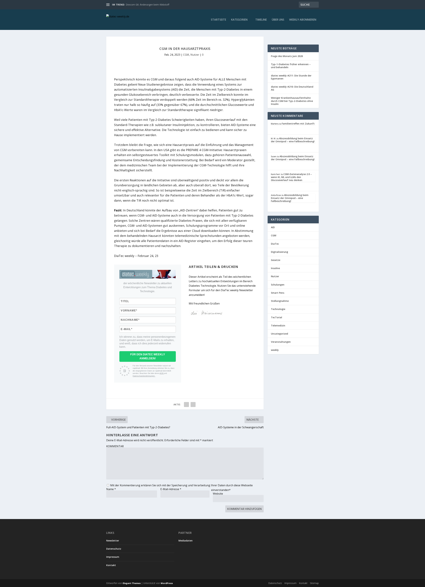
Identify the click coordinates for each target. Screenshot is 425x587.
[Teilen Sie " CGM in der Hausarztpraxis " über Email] (186, 404)
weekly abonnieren (302, 19)
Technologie (278, 309)
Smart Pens (277, 292)
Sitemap (314, 583)
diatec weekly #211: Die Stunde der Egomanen (291, 77)
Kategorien (239, 19)
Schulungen (277, 284)
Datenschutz (113, 548)
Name (111, 489)
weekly (275, 350)
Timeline (261, 19)
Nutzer (194, 55)
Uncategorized (279, 333)
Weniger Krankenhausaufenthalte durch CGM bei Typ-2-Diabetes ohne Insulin (292, 100)
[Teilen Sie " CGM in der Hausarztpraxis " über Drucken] (193, 404)
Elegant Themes (132, 583)
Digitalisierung (279, 251)
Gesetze (275, 260)
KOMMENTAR (115, 446)
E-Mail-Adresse (170, 489)
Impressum (112, 556)
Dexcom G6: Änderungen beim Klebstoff (147, 4)
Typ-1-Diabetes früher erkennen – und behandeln (291, 66)
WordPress (167, 583)
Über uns (278, 19)
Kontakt (111, 565)
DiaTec (275, 243)
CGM (186, 55)
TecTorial (276, 317)
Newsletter (112, 540)
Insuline (275, 268)
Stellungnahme (280, 300)
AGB (162, 373)
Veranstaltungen (281, 341)
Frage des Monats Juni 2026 (287, 56)
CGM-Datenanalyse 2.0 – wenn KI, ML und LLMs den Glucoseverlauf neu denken (291, 177)
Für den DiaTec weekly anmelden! (147, 356)
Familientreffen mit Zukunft (298, 123)
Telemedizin (278, 325)
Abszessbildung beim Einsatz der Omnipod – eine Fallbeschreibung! (293, 140)
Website (218, 493)
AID (273, 227)
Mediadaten (185, 540)
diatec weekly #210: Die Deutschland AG (292, 88)
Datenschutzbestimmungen (144, 376)
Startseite (218, 19)
